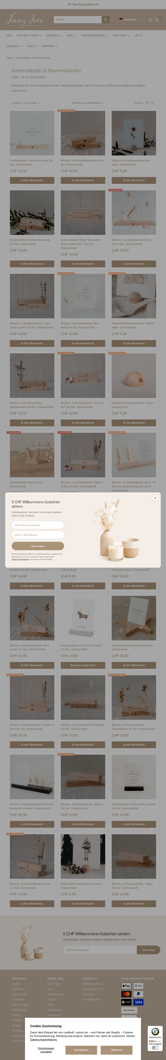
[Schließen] (155, 498)
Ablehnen (116, 1050)
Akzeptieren (81, 1050)
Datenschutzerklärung (43, 1039)
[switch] (155, 1048)
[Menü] (161, 1028)
